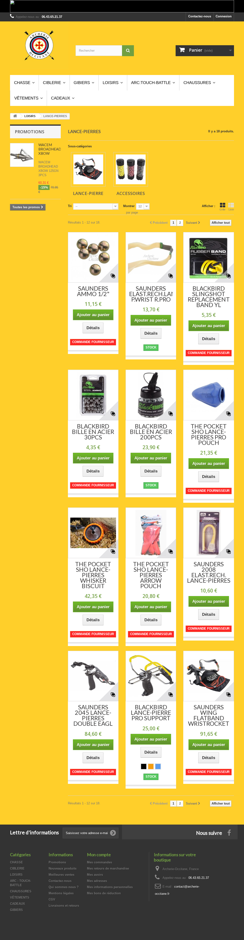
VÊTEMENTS (19, 897)
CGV (52, 899)
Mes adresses (97, 881)
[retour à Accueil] (15, 116)
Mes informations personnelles (110, 887)
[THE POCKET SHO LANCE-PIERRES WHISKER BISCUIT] (93, 533)
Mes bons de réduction (104, 893)
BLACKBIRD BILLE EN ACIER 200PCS (151, 431)
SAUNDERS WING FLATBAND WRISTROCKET (208, 715)
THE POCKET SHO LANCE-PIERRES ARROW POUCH (151, 575)
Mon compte (99, 854)
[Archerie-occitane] (39, 45)
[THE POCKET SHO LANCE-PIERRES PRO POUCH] (208, 395)
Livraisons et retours (64, 905)
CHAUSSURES (20, 891)
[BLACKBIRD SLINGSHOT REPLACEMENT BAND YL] (208, 257)
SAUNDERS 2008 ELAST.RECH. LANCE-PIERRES (208, 572)
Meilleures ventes (61, 874)
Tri (70, 206)
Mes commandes (99, 862)
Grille (222, 209)
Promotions (29, 131)
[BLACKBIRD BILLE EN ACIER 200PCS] (151, 395)
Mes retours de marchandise (108, 868)
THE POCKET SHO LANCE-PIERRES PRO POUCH (209, 434)
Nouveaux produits (62, 868)
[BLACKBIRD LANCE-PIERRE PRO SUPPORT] (151, 676)
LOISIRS (16, 874)
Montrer (129, 206)
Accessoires (131, 193)
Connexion (224, 16)
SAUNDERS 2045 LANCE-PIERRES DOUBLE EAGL (93, 715)
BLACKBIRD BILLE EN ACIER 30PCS (93, 431)
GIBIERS (16, 910)
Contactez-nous (199, 16)
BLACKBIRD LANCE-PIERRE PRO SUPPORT (151, 712)
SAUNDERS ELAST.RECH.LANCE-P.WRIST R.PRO (151, 294)
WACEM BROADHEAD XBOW (49, 149)
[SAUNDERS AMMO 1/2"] (93, 257)
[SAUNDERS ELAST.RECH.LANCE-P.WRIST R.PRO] (151, 257)
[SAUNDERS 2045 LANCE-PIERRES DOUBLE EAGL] (93, 676)
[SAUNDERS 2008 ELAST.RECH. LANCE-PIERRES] (208, 533)
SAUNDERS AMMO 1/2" (93, 291)
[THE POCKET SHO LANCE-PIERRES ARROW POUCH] (151, 533)
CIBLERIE (17, 868)
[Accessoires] (130, 169)
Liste (231, 209)
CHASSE (16, 862)
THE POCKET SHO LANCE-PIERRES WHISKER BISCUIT (93, 575)
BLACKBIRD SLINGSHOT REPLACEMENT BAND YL (209, 297)
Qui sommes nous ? (64, 887)
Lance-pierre (88, 193)
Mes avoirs (95, 874)
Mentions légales (61, 893)
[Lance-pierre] (88, 169)
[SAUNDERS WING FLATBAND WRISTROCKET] (208, 676)
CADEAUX (17, 903)
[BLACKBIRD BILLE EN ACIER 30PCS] (93, 395)
